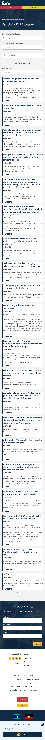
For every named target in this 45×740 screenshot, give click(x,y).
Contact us (17, 663)
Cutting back (28, 687)
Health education (15, 687)
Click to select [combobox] (8, 72)
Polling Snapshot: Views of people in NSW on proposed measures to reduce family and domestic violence (23, 157)
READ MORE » (8, 101)
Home (4, 19)
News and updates (15, 690)
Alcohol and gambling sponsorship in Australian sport (19, 306)
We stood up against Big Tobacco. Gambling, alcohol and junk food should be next (22, 552)
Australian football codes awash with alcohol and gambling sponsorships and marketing (21, 241)
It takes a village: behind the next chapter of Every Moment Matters (21, 80)
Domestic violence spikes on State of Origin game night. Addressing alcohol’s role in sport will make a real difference (22, 396)
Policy (19, 679)
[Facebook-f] (10, 658)
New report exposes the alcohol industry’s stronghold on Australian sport (21, 286)
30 (27, 592)
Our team (27, 662)
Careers (26, 669)
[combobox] (22, 38)
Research (18, 683)
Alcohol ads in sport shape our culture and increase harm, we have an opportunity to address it (22, 373)
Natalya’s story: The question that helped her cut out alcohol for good (22, 441)
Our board (27, 665)
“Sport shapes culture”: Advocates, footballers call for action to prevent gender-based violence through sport (22, 344)
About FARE (27, 658)
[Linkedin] (20, 658)
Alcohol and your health (32, 679)
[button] (41, 3)
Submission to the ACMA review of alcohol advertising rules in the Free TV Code (22, 517)
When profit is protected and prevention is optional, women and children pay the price (22, 493)
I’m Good (7, 574)
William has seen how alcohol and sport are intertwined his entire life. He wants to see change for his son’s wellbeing (22, 420)
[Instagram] (13, 658)
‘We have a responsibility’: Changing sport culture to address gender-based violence (21, 264)
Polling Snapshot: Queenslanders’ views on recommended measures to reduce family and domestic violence (22, 132)
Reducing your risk (30, 683)
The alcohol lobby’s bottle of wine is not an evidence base (22, 107)
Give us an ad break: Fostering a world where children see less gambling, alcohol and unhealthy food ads (21, 467)
